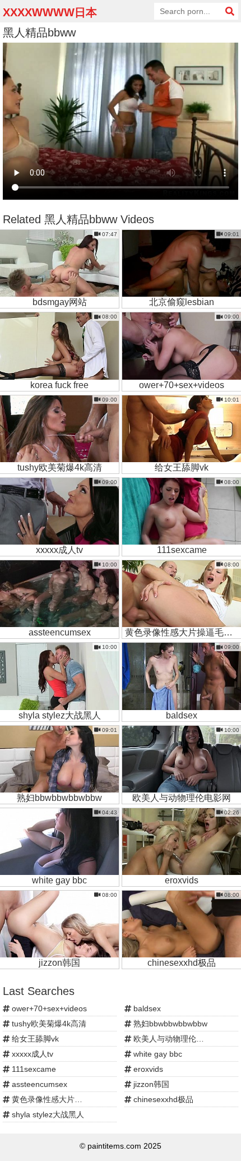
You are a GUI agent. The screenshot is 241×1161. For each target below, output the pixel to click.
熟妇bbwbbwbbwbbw (169, 1023)
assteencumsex (38, 1084)
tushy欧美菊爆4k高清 (48, 1023)
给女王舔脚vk (34, 1038)
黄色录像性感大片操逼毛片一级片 (63, 1099)
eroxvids (147, 1069)
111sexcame (33, 1069)
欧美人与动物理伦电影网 (175, 1038)
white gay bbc (156, 1053)
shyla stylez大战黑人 (47, 1114)
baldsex (146, 1008)
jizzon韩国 (150, 1084)
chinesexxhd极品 (162, 1099)
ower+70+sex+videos (48, 1008)
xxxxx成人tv (31, 1053)
